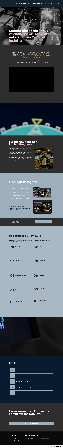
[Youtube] (33, 438)
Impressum (14, 437)
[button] (22, 4)
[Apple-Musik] (28, 438)
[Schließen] (61, 446)
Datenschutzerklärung (5, 446)
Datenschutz (14, 438)
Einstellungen (53, 446)
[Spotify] (31, 438)
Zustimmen (58, 446)
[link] (58, 3)
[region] (19, 250)
